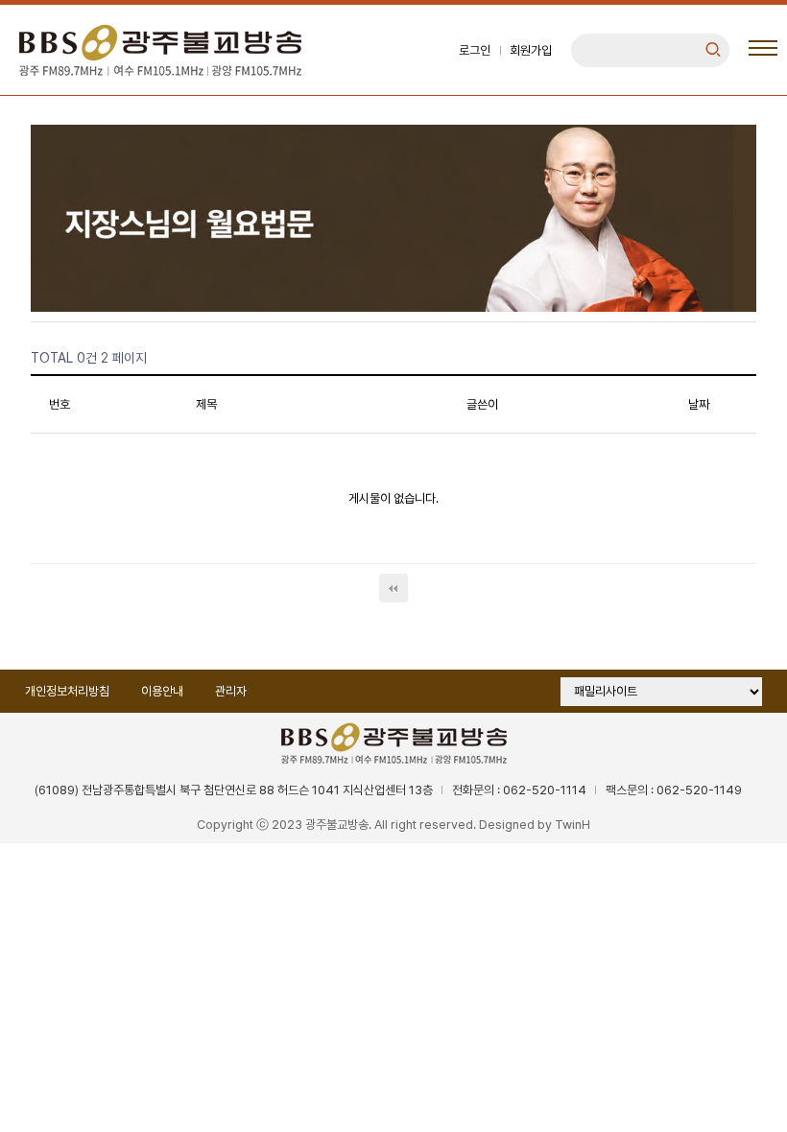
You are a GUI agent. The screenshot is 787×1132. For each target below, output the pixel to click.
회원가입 (531, 50)
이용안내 (162, 691)
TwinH (572, 824)
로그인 (474, 50)
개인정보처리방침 (67, 691)
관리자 (231, 691)
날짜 (698, 404)
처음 (393, 588)
